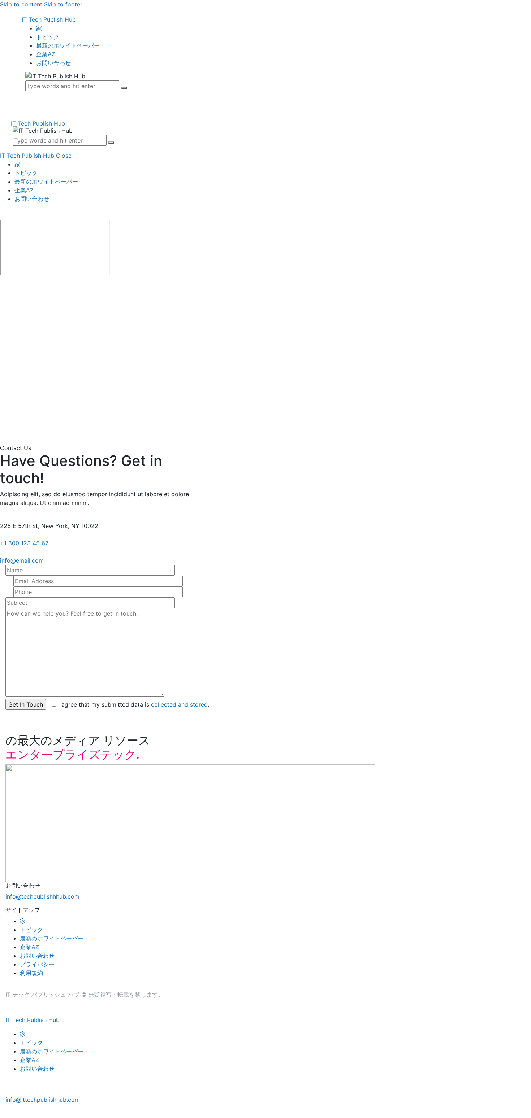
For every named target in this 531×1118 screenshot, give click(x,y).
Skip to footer (63, 4)
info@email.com (22, 560)
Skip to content (21, 4)
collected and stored (179, 704)
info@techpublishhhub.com (42, 896)
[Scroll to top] (4, 1113)
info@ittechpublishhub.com (42, 1099)
